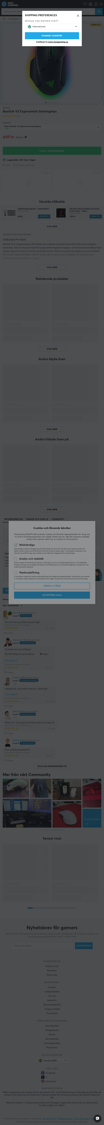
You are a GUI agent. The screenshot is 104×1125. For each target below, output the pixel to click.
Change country (52, 36)
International (38, 27)
